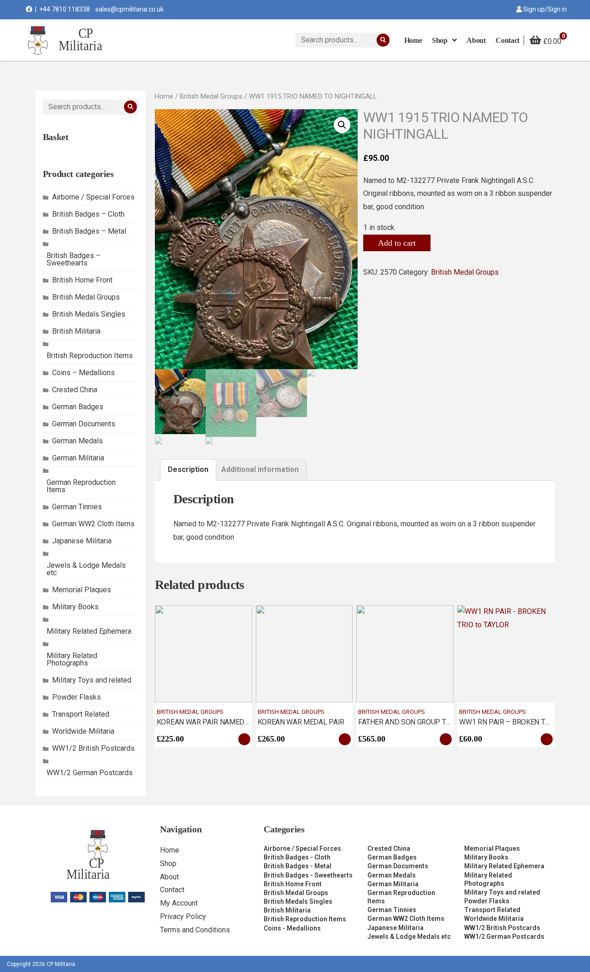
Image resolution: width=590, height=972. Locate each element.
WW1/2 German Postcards (90, 772)
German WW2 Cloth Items (93, 523)
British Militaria (76, 331)
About (169, 876)
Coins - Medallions (292, 928)
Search (383, 40)
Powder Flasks (76, 697)
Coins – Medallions (83, 372)
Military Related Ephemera (89, 631)
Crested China (74, 389)
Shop (168, 863)
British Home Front (82, 280)
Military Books (75, 606)
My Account (179, 903)
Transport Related (80, 714)
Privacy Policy (183, 916)
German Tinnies (77, 506)
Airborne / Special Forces (93, 197)
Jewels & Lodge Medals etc (86, 569)
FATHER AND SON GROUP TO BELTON (418, 722)
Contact (172, 889)
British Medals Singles (88, 314)
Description (188, 469)
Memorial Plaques (81, 589)
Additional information (260, 469)
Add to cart (397, 242)
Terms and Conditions (195, 929)
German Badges (77, 406)
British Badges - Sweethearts (308, 875)
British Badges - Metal (297, 866)
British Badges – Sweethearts (73, 259)
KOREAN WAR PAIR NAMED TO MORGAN (221, 722)
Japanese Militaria (82, 540)
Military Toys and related (91, 680)
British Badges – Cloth (88, 214)
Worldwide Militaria (83, 731)
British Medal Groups (86, 297)
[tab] (188, 470)
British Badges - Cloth (297, 857)
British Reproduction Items (90, 355)
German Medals (77, 440)
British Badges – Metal (89, 231)
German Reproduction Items (81, 486)
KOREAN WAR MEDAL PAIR (301, 722)
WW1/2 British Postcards (93, 748)
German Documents (83, 423)
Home (164, 96)
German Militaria (78, 458)
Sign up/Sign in (544, 9)
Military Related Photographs (72, 659)
